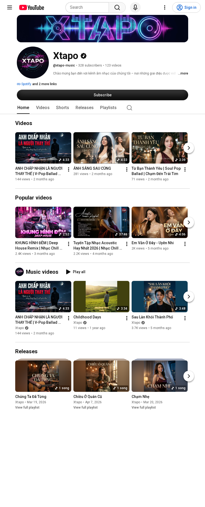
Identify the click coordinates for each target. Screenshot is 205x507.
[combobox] (89, 7)
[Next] (188, 148)
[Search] (117, 7)
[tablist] (102, 107)
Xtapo (19, 328)
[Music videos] (20, 272)
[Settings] (164, 7)
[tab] (23, 107)
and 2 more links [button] (44, 84)
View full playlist (27, 407)
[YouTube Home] (31, 7)
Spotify (26, 84)
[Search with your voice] (135, 7)
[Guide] (9, 7)
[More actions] (68, 169)
